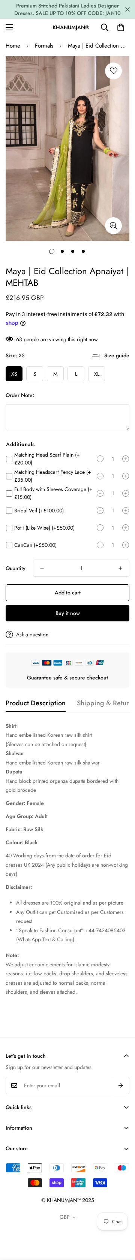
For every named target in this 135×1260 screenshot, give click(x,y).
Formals (44, 46)
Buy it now (68, 613)
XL (96, 374)
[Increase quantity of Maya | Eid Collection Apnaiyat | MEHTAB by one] (120, 568)
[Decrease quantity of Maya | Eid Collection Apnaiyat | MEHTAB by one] (42, 568)
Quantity (16, 568)
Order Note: (20, 395)
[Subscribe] (120, 1085)
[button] (120, 27)
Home (13, 46)
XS (14, 374)
